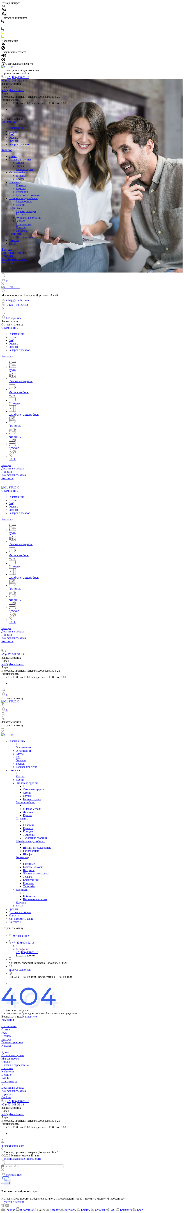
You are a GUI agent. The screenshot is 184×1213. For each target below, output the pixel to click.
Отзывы (14, 137)
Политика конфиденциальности (21, 1158)
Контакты (7, 262)
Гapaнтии (7, 1094)
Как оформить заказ (14, 259)
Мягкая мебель (18, 172)
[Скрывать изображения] (3, 48)
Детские (14, 240)
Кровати (21, 185)
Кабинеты (15, 233)
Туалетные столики (28, 195)
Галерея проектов (19, 144)
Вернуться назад (11, 1016)
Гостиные (15, 207)
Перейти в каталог (12, 1201)
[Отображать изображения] (3, 44)
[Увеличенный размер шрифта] (4, 14)
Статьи (13, 131)
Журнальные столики (29, 217)
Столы (20, 162)
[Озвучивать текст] (3, 56)
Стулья (20, 165)
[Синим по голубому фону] (2, 29)
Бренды (13, 140)
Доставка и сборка (13, 252)
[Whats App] (10, 268)
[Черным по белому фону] (2, 21)
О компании (9, 121)
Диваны (21, 175)
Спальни (14, 182)
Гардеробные (24, 201)
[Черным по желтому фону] (2, 33)
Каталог (6, 150)
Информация (9, 1081)
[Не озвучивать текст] (3, 60)
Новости (7, 256)
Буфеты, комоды (26, 211)
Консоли (21, 227)
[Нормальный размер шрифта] (3, 9)
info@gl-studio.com (12, 90)
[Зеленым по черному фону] (2, 37)
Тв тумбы (21, 230)
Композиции (23, 224)
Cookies (6, 1097)
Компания (7, 1019)
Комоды (21, 188)
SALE (12, 243)
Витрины (21, 214)
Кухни (13, 156)
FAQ (11, 134)
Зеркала (20, 220)
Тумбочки (22, 191)
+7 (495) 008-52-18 (18, 77)
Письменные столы (28, 237)
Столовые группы (20, 159)
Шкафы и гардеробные (23, 198)
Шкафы (20, 204)
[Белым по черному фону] (2, 25)
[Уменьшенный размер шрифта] (3, 6)
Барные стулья (24, 169)
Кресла (20, 178)
